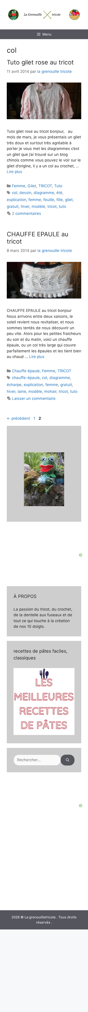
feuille (48, 199)
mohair (50, 391)
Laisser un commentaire (34, 398)
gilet (69, 199)
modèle (38, 206)
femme (34, 199)
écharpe (14, 384)
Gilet (32, 186)
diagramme (44, 192)
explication (16, 199)
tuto (62, 206)
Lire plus (14, 171)
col (14, 192)
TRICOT (45, 186)
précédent (18, 418)
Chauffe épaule (26, 371)
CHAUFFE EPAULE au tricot (37, 237)
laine (22, 391)
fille (59, 199)
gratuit (13, 206)
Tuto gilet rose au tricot (40, 62)
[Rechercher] (67, 760)
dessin (25, 192)
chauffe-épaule (26, 377)
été (59, 192)
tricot (52, 206)
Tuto (58, 186)
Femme (18, 186)
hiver (25, 206)
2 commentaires (26, 213)
